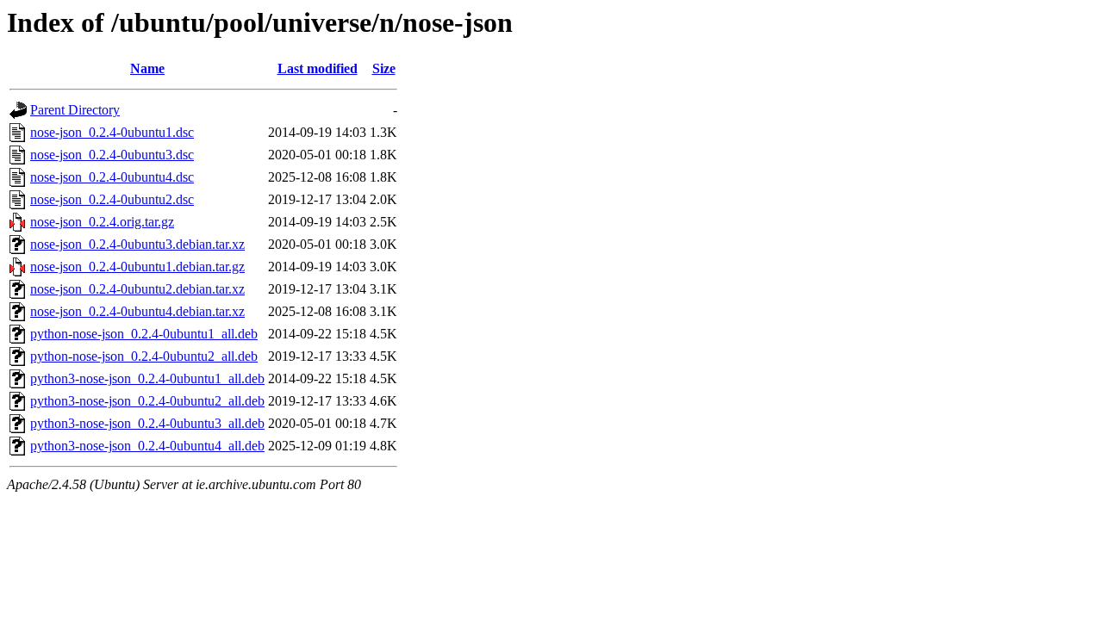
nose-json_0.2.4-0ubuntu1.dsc (112, 132)
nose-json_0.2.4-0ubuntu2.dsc (112, 199)
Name (147, 68)
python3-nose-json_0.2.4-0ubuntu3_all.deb (147, 423)
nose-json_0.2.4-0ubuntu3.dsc (112, 154)
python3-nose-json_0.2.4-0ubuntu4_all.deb (147, 445)
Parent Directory (75, 109)
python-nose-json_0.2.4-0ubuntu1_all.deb (144, 333)
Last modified (317, 68)
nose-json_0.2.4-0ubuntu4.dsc (112, 177)
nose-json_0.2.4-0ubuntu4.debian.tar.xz (137, 311)
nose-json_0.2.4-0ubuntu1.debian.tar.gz (137, 266)
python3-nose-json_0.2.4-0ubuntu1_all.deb (147, 378)
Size (384, 68)
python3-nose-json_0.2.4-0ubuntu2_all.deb (147, 401)
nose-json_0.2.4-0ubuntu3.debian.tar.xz (137, 244)
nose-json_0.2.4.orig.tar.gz (102, 221)
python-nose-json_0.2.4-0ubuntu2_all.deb (144, 356)
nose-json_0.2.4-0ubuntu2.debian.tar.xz (137, 289)
